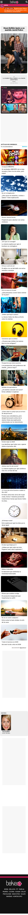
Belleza (12, 889)
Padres (5, 892)
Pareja (21, 889)
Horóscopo (17, 896)
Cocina (11, 892)
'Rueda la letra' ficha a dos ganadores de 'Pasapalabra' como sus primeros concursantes (15, 10)
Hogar (17, 892)
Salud (23, 892)
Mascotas (16, 894)
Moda (6, 889)
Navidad (9, 896)
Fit (17, 889)
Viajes (23, 894)
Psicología (7, 894)
